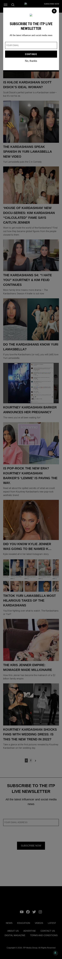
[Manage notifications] (55, 952)
